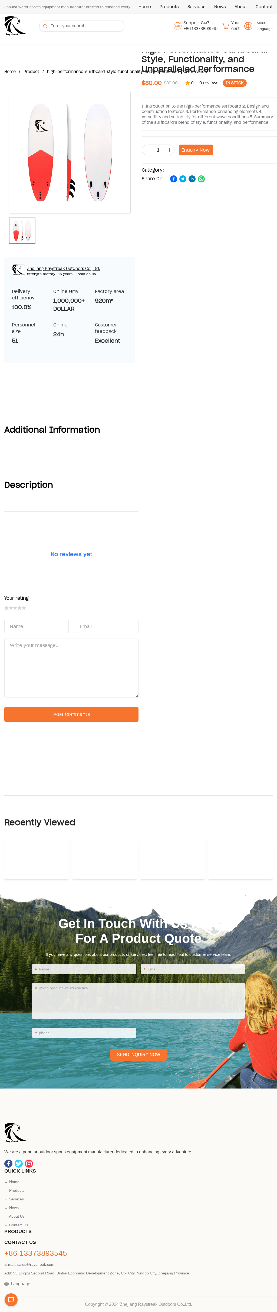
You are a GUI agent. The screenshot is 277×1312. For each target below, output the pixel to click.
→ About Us (14, 1216)
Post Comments (71, 714)
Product (31, 71)
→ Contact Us (16, 1225)
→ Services (14, 1199)
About (241, 6)
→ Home (11, 1182)
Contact (264, 6)
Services (196, 6)
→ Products (14, 1190)
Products (169, 6)
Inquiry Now (196, 150)
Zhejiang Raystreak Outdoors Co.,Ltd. (63, 268)
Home (144, 6)
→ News (11, 1208)
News (220, 6)
